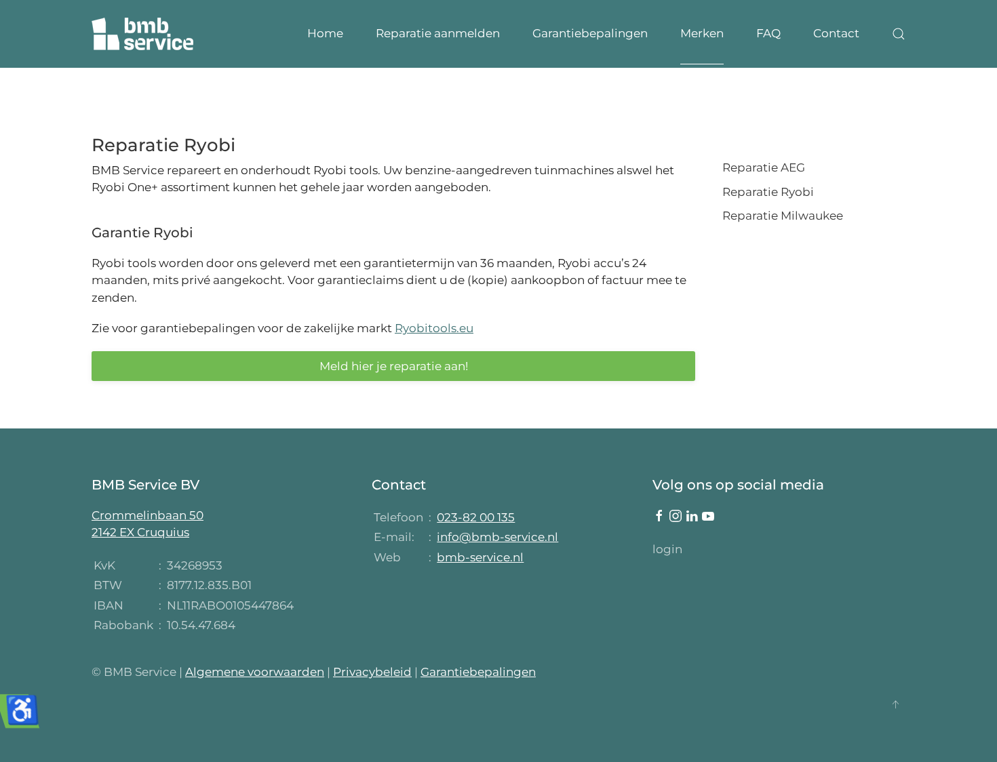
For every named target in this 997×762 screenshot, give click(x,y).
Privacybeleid (372, 672)
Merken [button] (702, 33)
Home (325, 33)
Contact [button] (836, 33)
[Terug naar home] (142, 33)
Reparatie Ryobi (768, 192)
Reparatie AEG (763, 167)
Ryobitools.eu (434, 328)
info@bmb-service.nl (497, 537)
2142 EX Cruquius (140, 532)
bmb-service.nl (480, 557)
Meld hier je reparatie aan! (393, 366)
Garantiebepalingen (590, 33)
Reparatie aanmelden (438, 33)
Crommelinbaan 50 (147, 515)
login (667, 549)
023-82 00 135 (476, 517)
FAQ (768, 33)
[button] (898, 33)
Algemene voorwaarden (254, 672)
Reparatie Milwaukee (782, 215)
